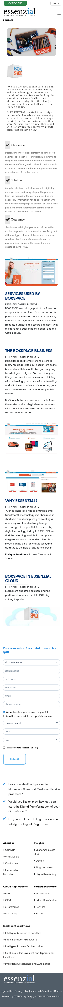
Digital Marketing (46, 874)
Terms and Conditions (41, 991)
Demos (40, 860)
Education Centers (46, 900)
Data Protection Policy (27, 748)
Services (40, 906)
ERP (7, 893)
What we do (12, 856)
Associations (42, 893)
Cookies (58, 991)
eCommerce (12, 906)
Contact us (11, 863)
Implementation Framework (21, 939)
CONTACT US (15, 3)
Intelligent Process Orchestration (24, 946)
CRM (8, 900)
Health (39, 913)
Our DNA (10, 849)
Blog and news (44, 867)
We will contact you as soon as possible (27, 711)
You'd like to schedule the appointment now (29, 716)
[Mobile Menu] (59, 13)
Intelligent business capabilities (23, 933)
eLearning (11, 913)
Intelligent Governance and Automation (28, 963)
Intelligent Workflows (16, 926)
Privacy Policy (22, 991)
